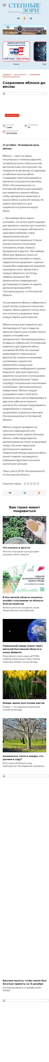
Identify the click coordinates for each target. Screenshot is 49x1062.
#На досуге (12, 115)
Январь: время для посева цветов (24, 703)
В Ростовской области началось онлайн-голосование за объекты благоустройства (23, 600)
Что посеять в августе (16, 547)
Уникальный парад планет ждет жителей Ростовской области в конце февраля (23, 648)
